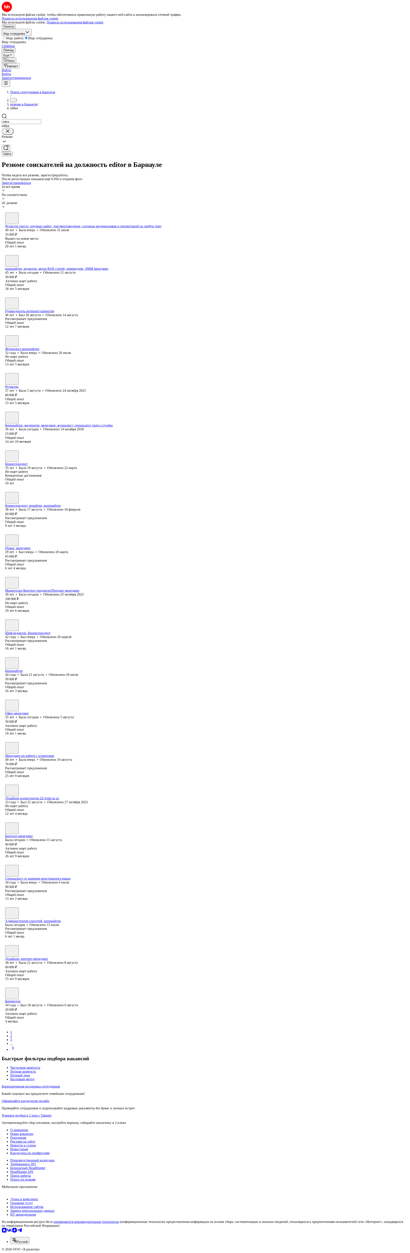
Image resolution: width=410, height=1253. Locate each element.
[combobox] (21, 122)
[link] (9, 60)
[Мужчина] (12, 303)
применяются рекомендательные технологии (86, 1222)
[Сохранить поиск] (6, 148)
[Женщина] (12, 218)
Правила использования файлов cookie (75, 22)
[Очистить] (8, 131)
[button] (6, 70)
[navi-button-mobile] (6, 83)
